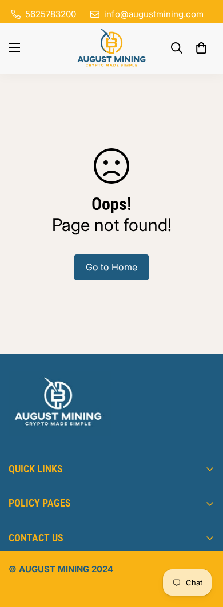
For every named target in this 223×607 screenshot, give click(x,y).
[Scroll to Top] (202, 546)
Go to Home (111, 267)
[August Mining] (111, 48)
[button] (201, 48)
